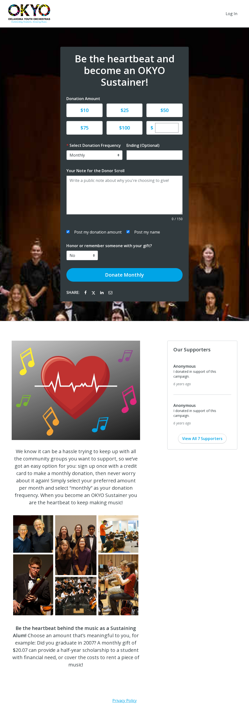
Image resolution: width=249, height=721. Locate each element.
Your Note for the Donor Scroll (95, 170)
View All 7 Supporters (202, 438)
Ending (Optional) (143, 145)
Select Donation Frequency (95, 145)
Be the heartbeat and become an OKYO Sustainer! (125, 70)
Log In (231, 13)
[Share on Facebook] (86, 292)
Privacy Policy (124, 700)
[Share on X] (93, 292)
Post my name (147, 232)
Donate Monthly (124, 275)
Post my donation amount (98, 232)
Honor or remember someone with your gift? (109, 245)
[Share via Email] (110, 292)
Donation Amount (83, 98)
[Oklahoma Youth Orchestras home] (29, 13)
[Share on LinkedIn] (102, 292)
